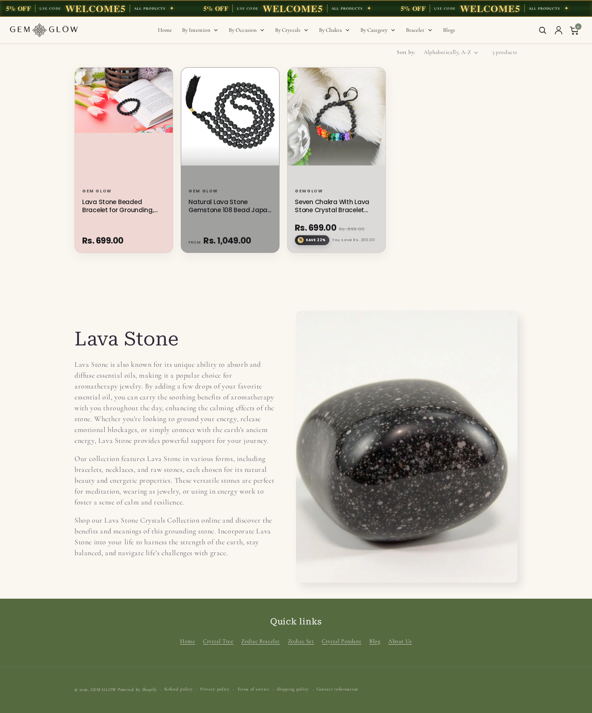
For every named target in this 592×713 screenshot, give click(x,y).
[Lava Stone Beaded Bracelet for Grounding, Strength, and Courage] (124, 126)
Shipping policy (293, 689)
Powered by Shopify (137, 689)
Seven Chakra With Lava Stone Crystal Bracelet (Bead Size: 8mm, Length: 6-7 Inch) (333, 206)
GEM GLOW (103, 689)
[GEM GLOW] (44, 30)
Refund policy (178, 689)
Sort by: (406, 52)
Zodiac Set (301, 641)
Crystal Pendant (341, 641)
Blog (374, 641)
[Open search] (542, 30)
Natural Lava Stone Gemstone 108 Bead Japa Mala (227, 206)
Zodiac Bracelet (260, 641)
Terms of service (253, 689)
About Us (400, 641)
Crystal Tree (218, 641)
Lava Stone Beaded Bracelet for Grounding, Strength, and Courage (118, 206)
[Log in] (558, 30)
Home (187, 641)
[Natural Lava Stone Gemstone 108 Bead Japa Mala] (230, 126)
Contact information (337, 689)
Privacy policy (215, 689)
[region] (296, 8)
